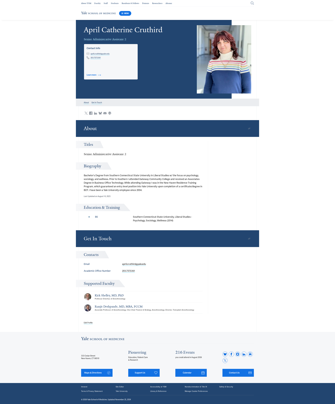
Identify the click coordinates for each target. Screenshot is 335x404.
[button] (224, 59)
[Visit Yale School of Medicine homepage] (102, 339)
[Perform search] (252, 3)
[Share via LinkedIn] (95, 113)
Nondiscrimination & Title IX (196, 387)
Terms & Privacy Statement (92, 391)
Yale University (122, 391)
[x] (225, 360)
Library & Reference (158, 391)
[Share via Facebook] (90, 113)
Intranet (84, 387)
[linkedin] (244, 354)
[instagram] (237, 354)
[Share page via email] (105, 113)
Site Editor (120, 387)
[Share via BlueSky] (100, 113)
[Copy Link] (249, 128)
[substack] (250, 354)
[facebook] (231, 354)
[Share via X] (86, 113)
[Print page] (109, 113)
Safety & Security (226, 387)
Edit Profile (88, 323)
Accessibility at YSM (158, 387)
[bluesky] (225, 354)
